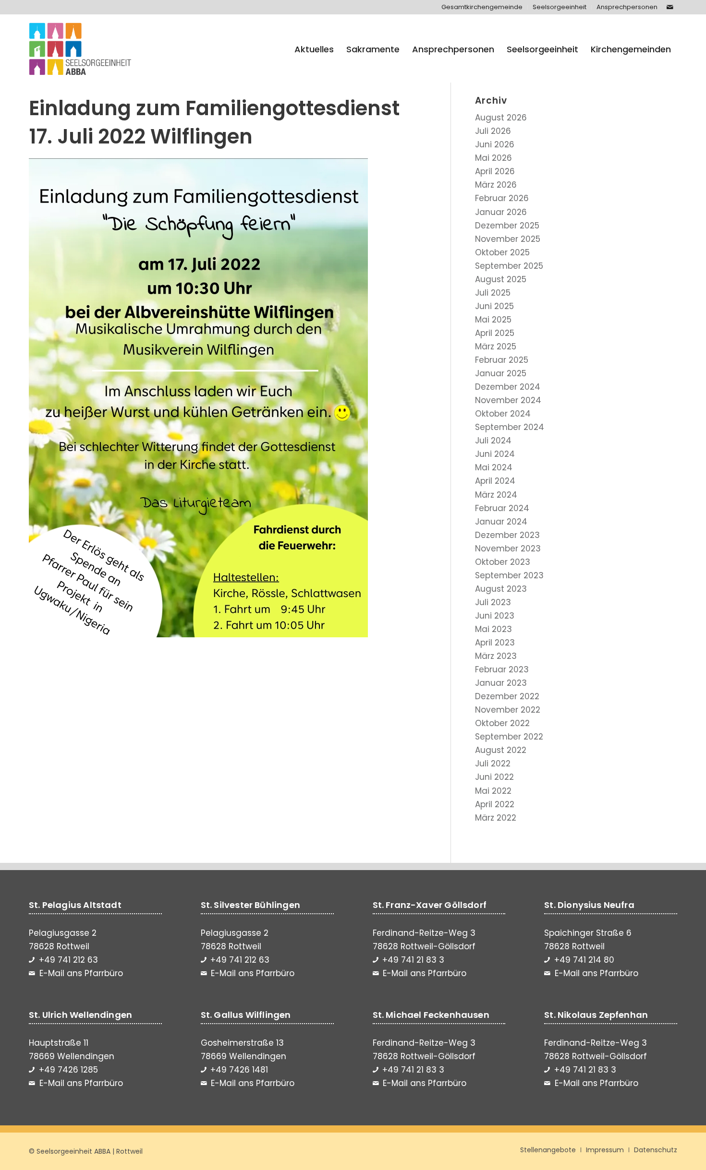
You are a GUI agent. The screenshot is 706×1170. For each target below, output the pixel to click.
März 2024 (496, 495)
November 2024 (508, 400)
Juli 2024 (493, 440)
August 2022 (500, 750)
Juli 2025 (493, 292)
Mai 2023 (493, 629)
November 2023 (508, 548)
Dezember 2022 (507, 696)
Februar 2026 (502, 198)
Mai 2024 (493, 467)
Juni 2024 (495, 454)
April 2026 (495, 171)
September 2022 (509, 736)
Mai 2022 (493, 791)
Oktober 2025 (502, 252)
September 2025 (509, 266)
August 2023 (501, 589)
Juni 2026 (494, 144)
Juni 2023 (494, 615)
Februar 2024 (502, 508)
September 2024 (509, 427)
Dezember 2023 (507, 535)
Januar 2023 (501, 683)
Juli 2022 (493, 763)
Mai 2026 (493, 158)
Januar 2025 (500, 373)
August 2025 (500, 279)
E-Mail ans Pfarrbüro (81, 973)
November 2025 (507, 239)
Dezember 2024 (507, 387)
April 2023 (495, 642)
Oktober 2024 (503, 413)
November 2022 (507, 710)
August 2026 (501, 117)
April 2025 (494, 333)
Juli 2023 (493, 602)
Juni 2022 (494, 777)
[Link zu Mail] (670, 7)
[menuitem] (482, 7)
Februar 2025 (501, 360)
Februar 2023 (502, 669)
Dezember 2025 (507, 225)
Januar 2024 (501, 521)
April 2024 (495, 481)
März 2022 (495, 818)
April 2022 (494, 804)
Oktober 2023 (502, 562)
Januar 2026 (501, 212)
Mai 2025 (493, 319)
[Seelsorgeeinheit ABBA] (80, 49)
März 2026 (496, 185)
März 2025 (495, 346)
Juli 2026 (493, 131)
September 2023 (509, 575)
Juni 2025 (494, 306)
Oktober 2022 (502, 723)
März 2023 (496, 656)
